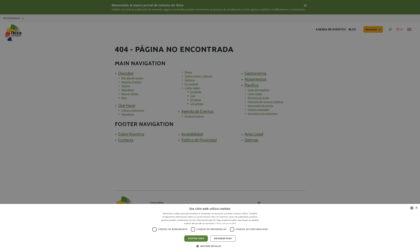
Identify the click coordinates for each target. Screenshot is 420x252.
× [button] (416, 208)
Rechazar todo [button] (223, 238)
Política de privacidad (225, 223)
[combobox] (411, 208)
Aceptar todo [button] (196, 238)
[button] (210, 246)
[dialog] (210, 228)
